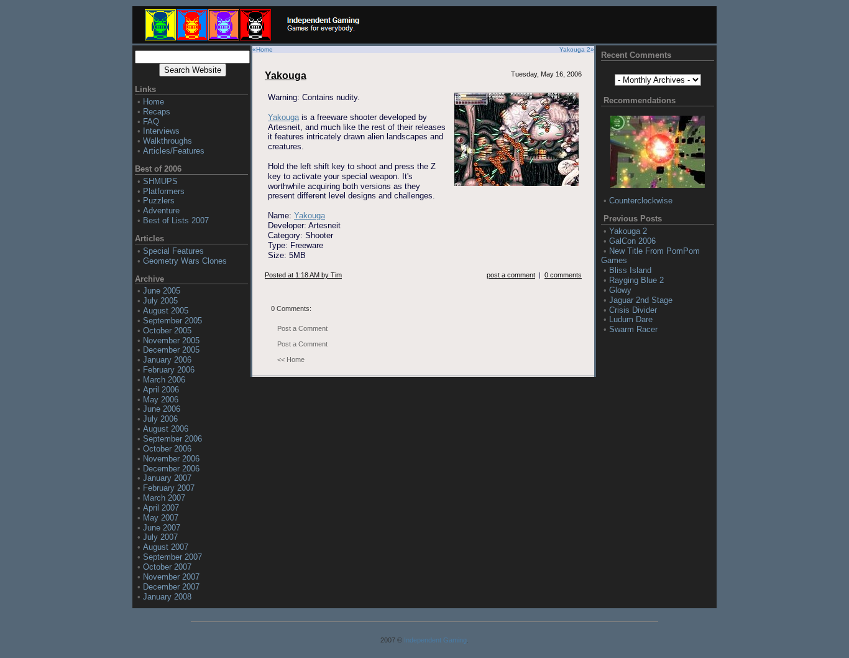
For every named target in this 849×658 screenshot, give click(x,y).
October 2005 (167, 330)
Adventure (161, 210)
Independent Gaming (435, 640)
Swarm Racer (633, 329)
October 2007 (167, 567)
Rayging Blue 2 (636, 280)
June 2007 (161, 527)
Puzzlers (159, 200)
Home (153, 101)
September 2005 (172, 320)
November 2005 (171, 340)
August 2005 (165, 310)
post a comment (511, 275)
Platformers (164, 191)
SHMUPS (160, 181)
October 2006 (167, 448)
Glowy (620, 290)
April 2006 (161, 389)
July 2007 (160, 537)
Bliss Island (630, 270)
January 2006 (167, 359)
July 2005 (160, 300)
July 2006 (160, 419)
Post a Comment (302, 328)
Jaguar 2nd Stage (640, 300)
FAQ (151, 121)
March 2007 (164, 498)
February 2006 (169, 369)
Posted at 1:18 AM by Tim (303, 275)
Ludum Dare (631, 319)
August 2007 (165, 547)
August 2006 (165, 428)
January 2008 (167, 596)
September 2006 (172, 438)
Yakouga (285, 75)
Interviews (161, 131)
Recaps (156, 111)
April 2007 (161, 507)
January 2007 (167, 478)
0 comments (563, 275)
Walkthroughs (167, 141)
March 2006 (164, 379)
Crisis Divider (633, 310)
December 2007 (171, 586)
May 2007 (160, 517)
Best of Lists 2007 (176, 220)
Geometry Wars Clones (185, 261)
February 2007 (169, 488)
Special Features (173, 251)
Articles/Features (173, 150)
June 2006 (161, 409)
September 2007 (172, 557)
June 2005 (161, 290)
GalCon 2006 (632, 241)
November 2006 (171, 458)
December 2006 (171, 468)
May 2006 (160, 399)
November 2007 (171, 577)
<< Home (291, 359)
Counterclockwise (640, 200)
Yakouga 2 (574, 49)
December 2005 (171, 349)
